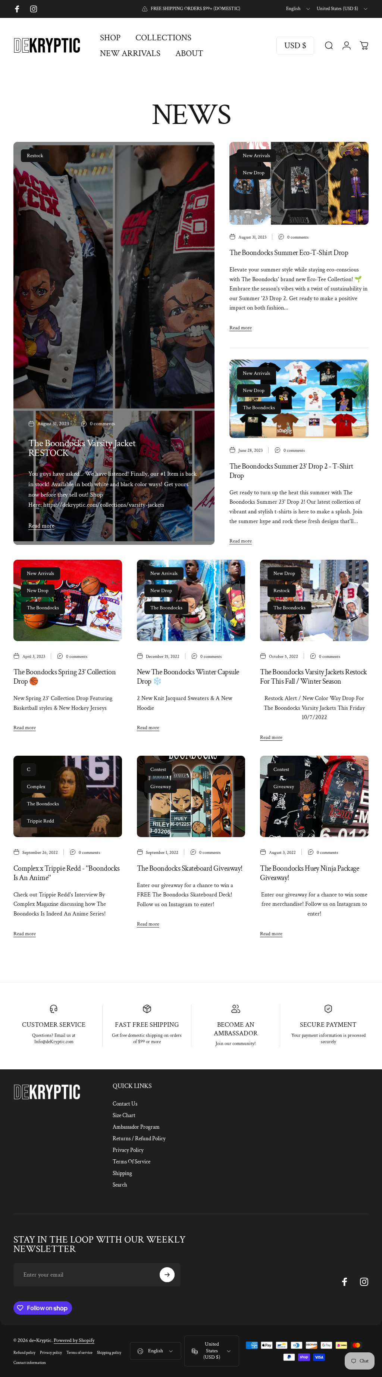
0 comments (102, 424)
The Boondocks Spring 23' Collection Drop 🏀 (64, 676)
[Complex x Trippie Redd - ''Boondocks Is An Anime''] (67, 796)
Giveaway (160, 786)
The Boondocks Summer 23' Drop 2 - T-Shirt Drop (291, 471)
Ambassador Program (136, 1127)
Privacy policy (51, 1352)
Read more (41, 526)
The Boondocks (259, 407)
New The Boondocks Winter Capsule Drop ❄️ (188, 676)
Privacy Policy (128, 1150)
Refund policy (24, 1352)
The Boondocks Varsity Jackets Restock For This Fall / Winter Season (313, 676)
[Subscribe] (167, 1274)
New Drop (253, 173)
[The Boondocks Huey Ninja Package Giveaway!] (314, 796)
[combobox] (298, 9)
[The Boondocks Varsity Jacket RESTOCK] (114, 343)
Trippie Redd (40, 821)
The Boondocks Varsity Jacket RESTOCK (81, 448)
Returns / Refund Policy (139, 1138)
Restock (35, 155)
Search (120, 1184)
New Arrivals (256, 155)
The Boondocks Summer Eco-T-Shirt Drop (288, 253)
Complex (36, 786)
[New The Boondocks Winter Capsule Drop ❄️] (191, 600)
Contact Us (125, 1103)
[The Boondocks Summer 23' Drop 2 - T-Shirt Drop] (299, 399)
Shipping (122, 1173)
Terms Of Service (131, 1161)
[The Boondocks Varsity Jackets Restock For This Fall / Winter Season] (314, 600)
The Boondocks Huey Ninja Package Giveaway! (309, 873)
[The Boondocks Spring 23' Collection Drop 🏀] (67, 600)
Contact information (29, 1362)
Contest (158, 769)
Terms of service (79, 1352)
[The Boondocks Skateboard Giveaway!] (191, 796)
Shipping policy (109, 1352)
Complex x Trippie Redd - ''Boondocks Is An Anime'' (66, 873)
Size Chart (124, 1115)
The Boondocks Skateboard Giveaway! (189, 868)
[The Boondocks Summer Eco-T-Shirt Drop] (299, 183)
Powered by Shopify (74, 1340)
